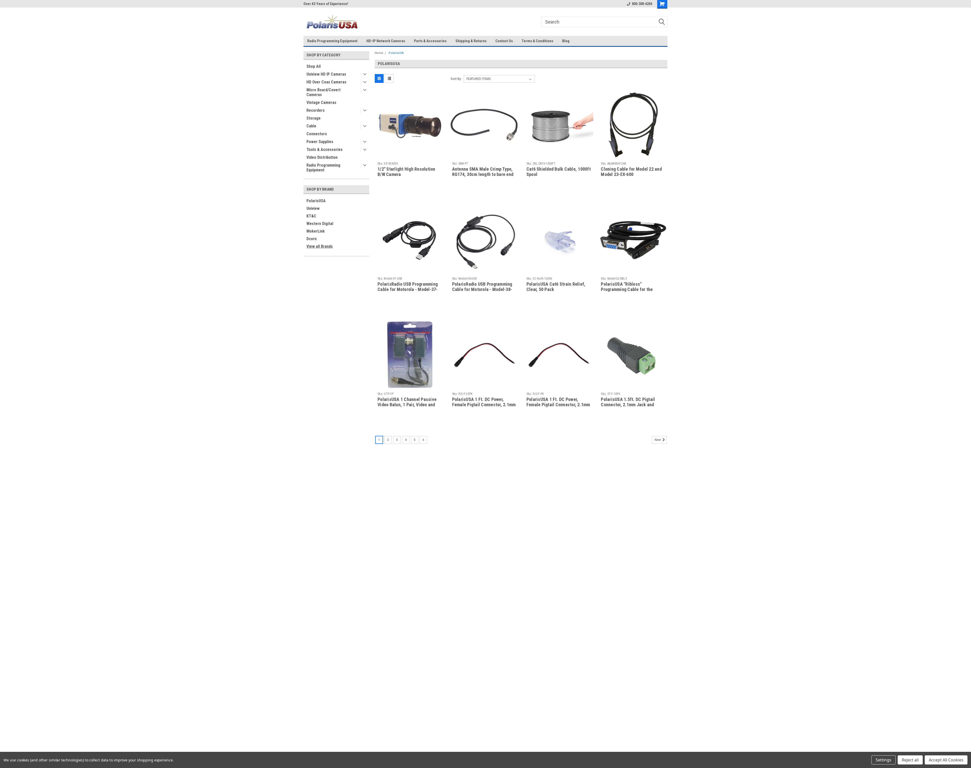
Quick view (409, 156)
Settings (883, 760)
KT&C (311, 216)
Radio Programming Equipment (332, 41)
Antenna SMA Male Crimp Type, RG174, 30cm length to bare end (483, 171)
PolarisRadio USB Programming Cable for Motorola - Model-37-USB (408, 289)
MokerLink (315, 231)
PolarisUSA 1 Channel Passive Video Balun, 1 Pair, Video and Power (407, 405)
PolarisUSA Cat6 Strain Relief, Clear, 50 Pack (556, 286)
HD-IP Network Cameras (385, 41)
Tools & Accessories (324, 149)
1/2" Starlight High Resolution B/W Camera (406, 171)
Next (658, 440)
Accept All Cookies (946, 760)
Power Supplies (319, 141)
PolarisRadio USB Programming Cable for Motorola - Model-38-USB (482, 289)
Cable (311, 126)
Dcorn (311, 238)
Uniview (313, 208)
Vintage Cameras (321, 102)
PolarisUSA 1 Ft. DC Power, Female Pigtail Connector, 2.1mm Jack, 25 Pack (484, 405)
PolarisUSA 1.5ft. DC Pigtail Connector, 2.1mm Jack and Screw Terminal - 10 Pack (628, 405)
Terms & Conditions (537, 41)
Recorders (315, 110)
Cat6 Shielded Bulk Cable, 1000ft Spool (558, 171)
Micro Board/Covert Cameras (323, 92)
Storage (313, 118)
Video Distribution (322, 157)
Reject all (910, 760)
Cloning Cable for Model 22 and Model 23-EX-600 (631, 171)
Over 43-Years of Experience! (325, 4)
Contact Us (504, 41)
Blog (565, 41)
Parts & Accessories (430, 41)
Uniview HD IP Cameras (326, 74)
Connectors (316, 133)
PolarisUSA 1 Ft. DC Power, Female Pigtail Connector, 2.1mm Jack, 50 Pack (558, 405)
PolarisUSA (316, 200)
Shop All (313, 66)
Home (379, 53)
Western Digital (319, 223)
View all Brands (319, 246)
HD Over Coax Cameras (326, 82)
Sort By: (456, 79)
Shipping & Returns (471, 41)
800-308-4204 (642, 4)
